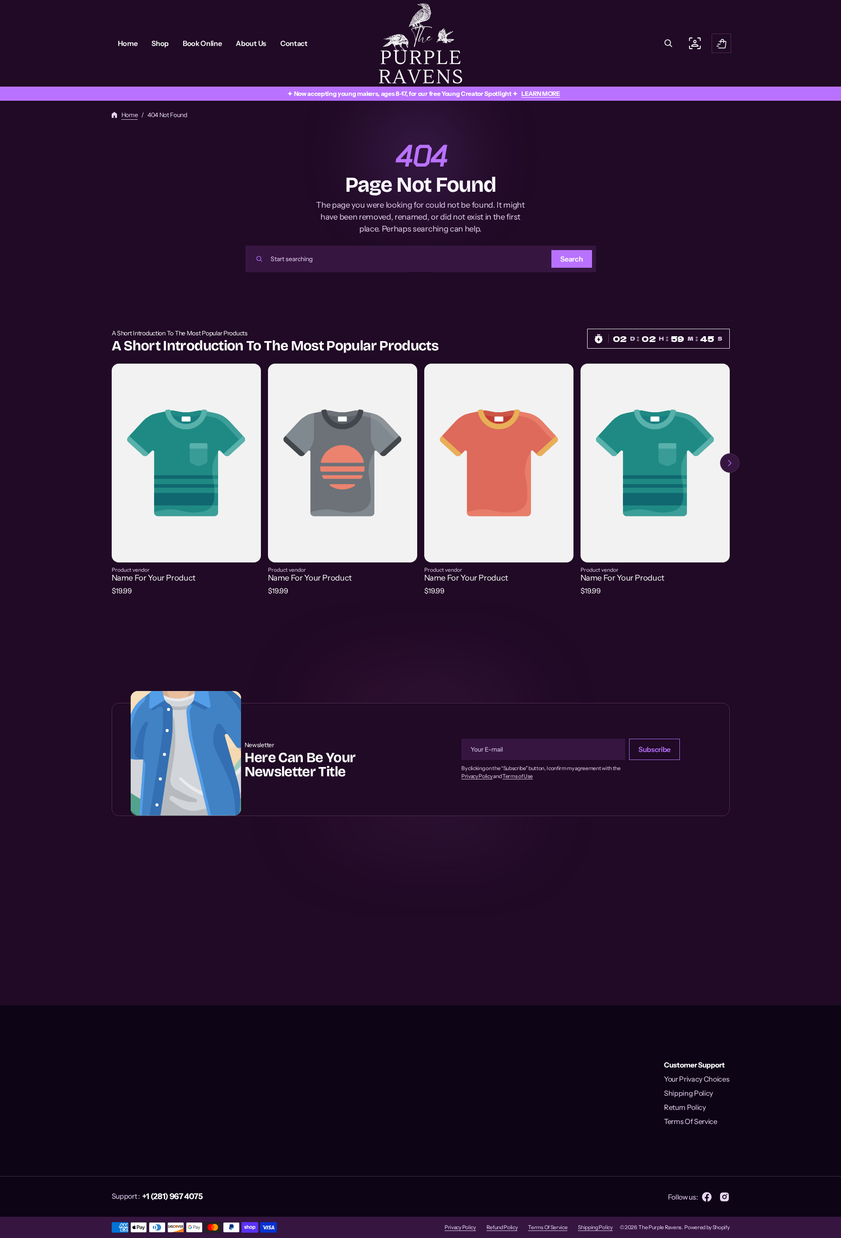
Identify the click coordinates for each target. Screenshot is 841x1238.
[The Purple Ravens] (420, 43)
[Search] (259, 259)
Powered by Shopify (706, 1227)
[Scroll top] (830, 1227)
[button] (668, 43)
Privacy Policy (477, 776)
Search (571, 258)
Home (129, 115)
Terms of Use (517, 776)
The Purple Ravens (660, 1227)
